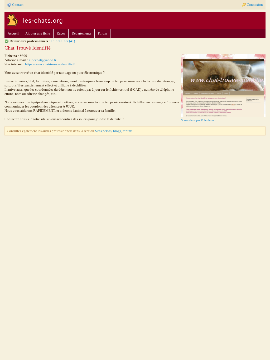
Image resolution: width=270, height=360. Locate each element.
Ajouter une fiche (37, 33)
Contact (17, 5)
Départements (81, 33)
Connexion (255, 5)
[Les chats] (34, 27)
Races (61, 33)
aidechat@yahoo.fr (42, 60)
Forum (102, 33)
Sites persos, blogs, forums (113, 131)
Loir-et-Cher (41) (63, 41)
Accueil (13, 33)
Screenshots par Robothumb (198, 120)
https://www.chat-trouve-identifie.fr (50, 64)
